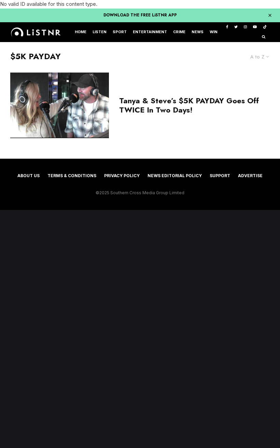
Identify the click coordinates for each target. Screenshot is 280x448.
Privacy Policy (122, 175)
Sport (120, 32)
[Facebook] (227, 27)
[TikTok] (265, 27)
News (198, 32)
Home (80, 32)
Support (220, 175)
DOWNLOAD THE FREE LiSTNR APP (140, 15)
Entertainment (150, 32)
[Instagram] (245, 27)
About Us (28, 175)
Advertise (250, 175)
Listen (100, 32)
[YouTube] (255, 27)
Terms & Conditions (71, 175)
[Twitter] (236, 27)
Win (214, 32)
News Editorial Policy (175, 175)
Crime (179, 32)
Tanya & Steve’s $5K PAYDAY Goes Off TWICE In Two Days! (189, 105)
